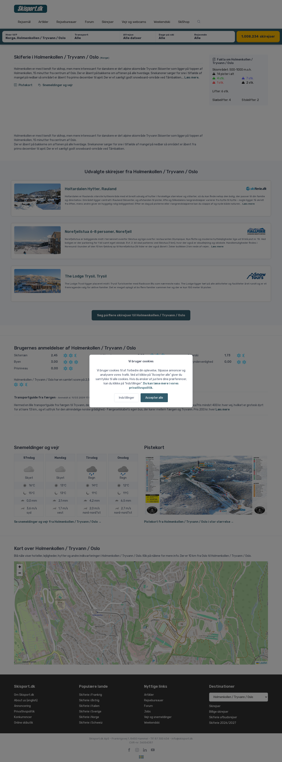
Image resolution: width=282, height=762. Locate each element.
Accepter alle (154, 397)
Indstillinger (126, 397)
